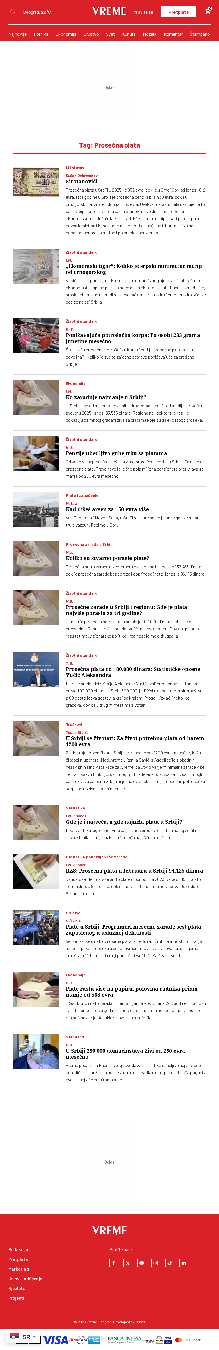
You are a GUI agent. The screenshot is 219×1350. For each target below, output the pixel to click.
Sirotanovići (81, 181)
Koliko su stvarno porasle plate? (107, 558)
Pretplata (179, 12)
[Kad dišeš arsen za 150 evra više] (36, 509)
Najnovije (17, 34)
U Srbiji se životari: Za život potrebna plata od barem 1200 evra (135, 741)
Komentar (173, 34)
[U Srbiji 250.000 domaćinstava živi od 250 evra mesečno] (36, 1051)
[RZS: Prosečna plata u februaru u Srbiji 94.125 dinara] (36, 871)
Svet (110, 34)
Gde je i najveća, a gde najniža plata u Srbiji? (124, 822)
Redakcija (18, 1249)
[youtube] (141, 1263)
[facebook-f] (114, 1263)
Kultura (129, 34)
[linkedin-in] (183, 1263)
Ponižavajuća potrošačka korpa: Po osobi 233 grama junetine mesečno (133, 338)
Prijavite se (142, 12)
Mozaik (150, 34)
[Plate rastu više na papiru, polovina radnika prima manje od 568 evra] (36, 989)
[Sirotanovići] (36, 181)
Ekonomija (66, 34)
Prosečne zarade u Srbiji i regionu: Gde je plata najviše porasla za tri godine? (126, 610)
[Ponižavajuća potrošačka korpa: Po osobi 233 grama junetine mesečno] (36, 335)
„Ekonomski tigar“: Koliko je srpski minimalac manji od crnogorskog (134, 269)
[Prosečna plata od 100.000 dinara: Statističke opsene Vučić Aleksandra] (36, 669)
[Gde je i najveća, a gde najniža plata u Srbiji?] (36, 822)
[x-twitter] (127, 1263)
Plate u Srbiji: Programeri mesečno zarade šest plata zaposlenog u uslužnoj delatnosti (133, 930)
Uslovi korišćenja (25, 1278)
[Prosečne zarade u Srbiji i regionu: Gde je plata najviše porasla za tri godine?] (36, 607)
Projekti (16, 1298)
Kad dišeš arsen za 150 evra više (107, 509)
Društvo (91, 34)
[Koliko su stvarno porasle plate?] (36, 558)
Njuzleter (17, 1288)
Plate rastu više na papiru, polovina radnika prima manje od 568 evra (132, 992)
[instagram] (155, 1263)
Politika (41, 34)
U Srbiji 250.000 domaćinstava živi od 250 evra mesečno (125, 1054)
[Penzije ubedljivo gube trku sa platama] (36, 453)
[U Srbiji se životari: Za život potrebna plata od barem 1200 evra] (36, 738)
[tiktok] (169, 1263)
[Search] (12, 11)
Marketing (18, 1268)
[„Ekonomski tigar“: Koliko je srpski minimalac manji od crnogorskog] (36, 266)
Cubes (140, 1322)
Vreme (91, 1322)
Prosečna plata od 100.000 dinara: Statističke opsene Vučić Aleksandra (133, 672)
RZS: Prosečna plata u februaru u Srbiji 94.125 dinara (134, 871)
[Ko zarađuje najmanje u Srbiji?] (36, 397)
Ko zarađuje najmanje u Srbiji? (106, 397)
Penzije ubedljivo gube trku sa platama (116, 453)
